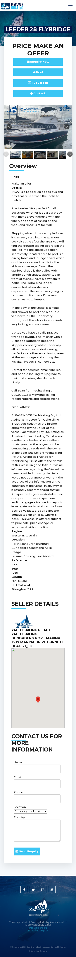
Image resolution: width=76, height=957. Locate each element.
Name (18, 762)
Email (18, 777)
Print (39, 72)
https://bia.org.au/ (38, 930)
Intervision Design (38, 951)
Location (20, 807)
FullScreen (39, 82)
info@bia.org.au (38, 927)
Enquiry (19, 817)
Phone (18, 792)
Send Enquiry (28, 851)
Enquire (39, 61)
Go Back (39, 93)
